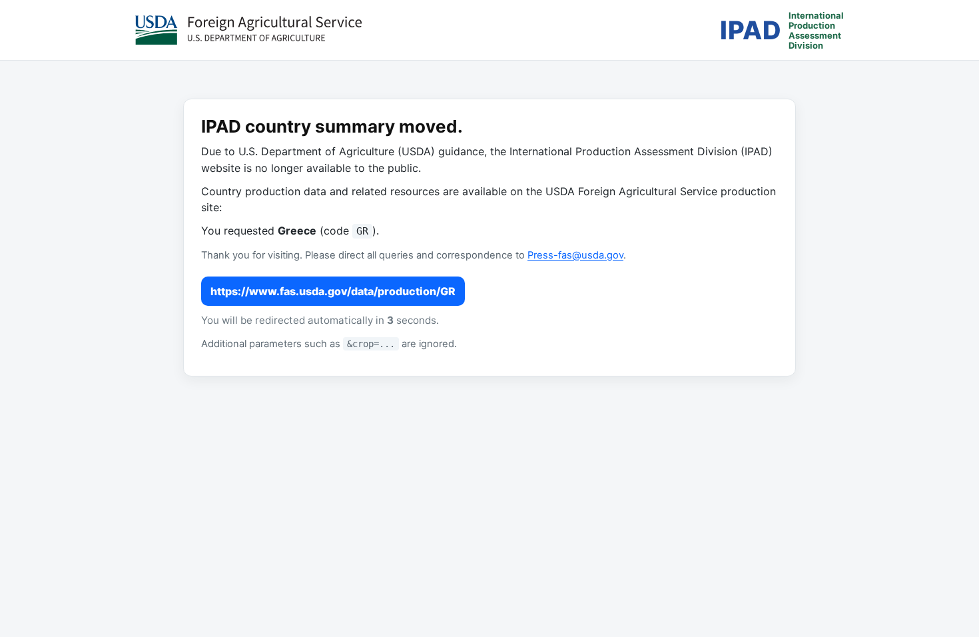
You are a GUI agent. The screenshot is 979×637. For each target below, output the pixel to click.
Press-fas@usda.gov (575, 255)
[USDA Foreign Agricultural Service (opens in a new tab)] (248, 30)
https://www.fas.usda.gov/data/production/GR (333, 291)
